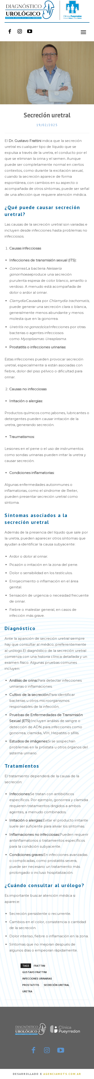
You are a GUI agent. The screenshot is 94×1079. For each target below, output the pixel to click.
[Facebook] (10, 32)
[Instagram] (20, 32)
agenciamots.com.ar (62, 1074)
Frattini (39, 965)
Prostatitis (30, 985)
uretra (27, 991)
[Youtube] (30, 32)
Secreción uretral (56, 985)
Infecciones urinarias (37, 978)
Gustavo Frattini (34, 972)
